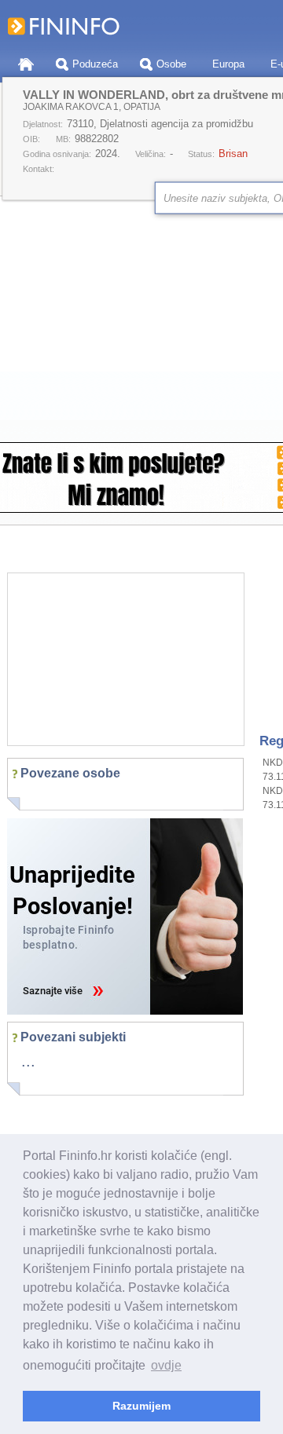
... (28, 1061)
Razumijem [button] (141, 1405)
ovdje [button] (166, 1365)
